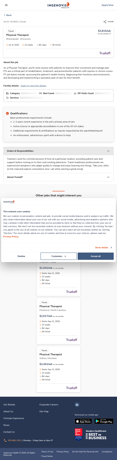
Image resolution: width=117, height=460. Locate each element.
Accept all (96, 256)
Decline (21, 256)
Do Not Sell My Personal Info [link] (85, 452)
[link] (58, 5)
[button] (58, 151)
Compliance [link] (107, 452)
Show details (101, 247)
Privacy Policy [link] (63, 452)
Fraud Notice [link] (47, 456)
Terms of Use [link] (47, 452)
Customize (57, 256)
